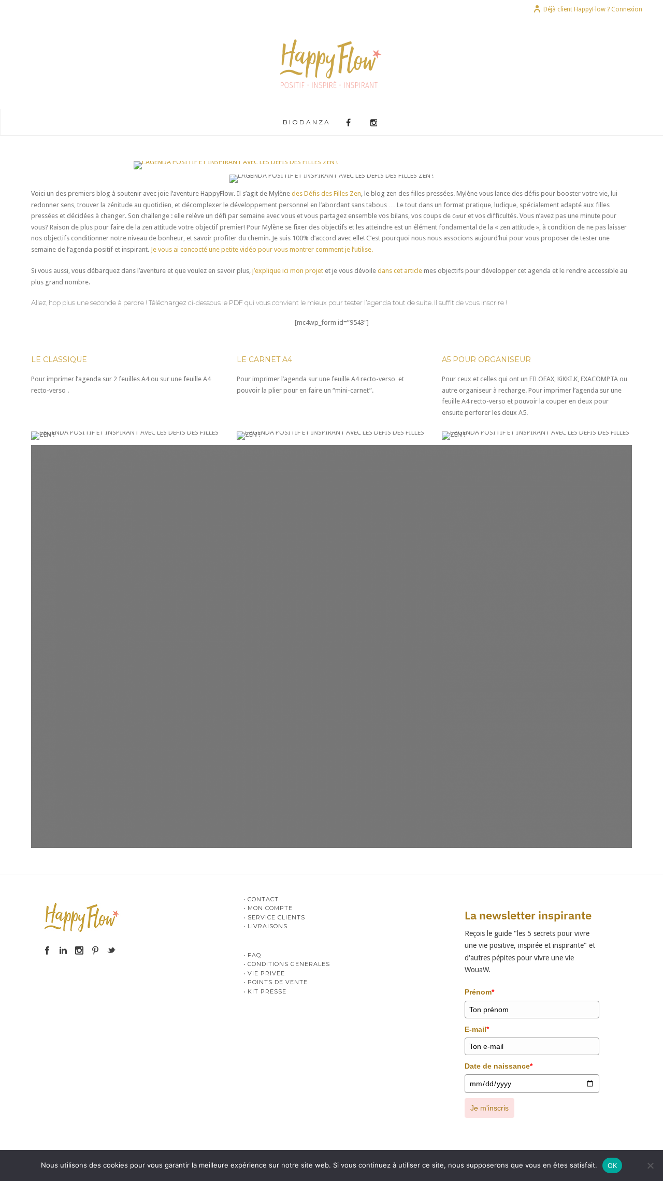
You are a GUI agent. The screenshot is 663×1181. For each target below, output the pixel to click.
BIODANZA (306, 122)
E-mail (477, 1029)
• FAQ (252, 955)
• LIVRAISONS (265, 926)
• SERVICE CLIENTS (274, 917)
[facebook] (47, 951)
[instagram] (79, 951)
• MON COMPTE (268, 908)
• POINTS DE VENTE (275, 982)
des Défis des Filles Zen (326, 193)
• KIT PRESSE (264, 991)
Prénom (479, 992)
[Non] (650, 1165)
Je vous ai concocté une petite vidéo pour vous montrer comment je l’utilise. (262, 249)
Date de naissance (498, 1066)
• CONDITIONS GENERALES (286, 964)
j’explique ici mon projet (287, 271)
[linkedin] (63, 951)
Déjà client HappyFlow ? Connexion (592, 9)
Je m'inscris (489, 1108)
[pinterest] (95, 951)
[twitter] (111, 951)
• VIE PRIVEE (264, 973)
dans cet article (400, 271)
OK (612, 1165)
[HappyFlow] (331, 63)
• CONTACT (261, 899)
